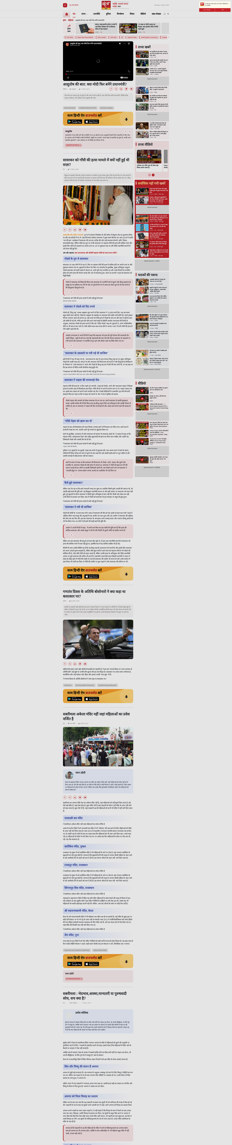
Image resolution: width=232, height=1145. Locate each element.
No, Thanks (207, 10)
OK (223, 10)
